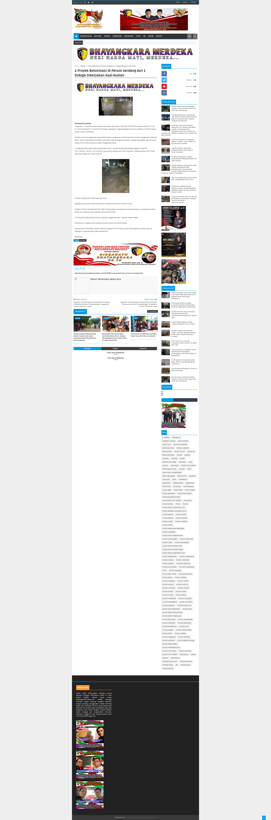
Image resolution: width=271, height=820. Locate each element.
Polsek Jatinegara (169, 598)
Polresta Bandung (183, 563)
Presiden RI (184, 654)
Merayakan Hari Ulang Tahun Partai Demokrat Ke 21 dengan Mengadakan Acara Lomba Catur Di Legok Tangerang (114, 337)
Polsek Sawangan (169, 637)
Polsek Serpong (168, 640)
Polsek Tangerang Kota (171, 647)
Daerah (107, 36)
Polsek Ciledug (168, 584)
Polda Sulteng (167, 504)
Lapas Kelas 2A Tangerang (172, 472)
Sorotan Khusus (186, 661)
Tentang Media (167, 665)
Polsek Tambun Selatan (185, 640)
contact (193, 2)
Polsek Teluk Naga (169, 651)
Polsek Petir (184, 626)
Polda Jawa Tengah (184, 493)
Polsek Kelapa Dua (184, 605)
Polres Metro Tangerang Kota (173, 507)
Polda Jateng (190, 490)
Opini (174, 479)
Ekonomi (165, 458)
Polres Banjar (167, 514)
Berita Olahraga (183, 448)
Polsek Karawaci (168, 605)
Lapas (189, 469)
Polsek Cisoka (167, 595)
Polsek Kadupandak (169, 602)
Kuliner (182, 469)
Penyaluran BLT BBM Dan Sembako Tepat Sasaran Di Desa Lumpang (144, 335)
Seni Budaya (175, 658)
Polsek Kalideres (186, 602)
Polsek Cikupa (183, 581)
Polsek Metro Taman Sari (171, 616)
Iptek (190, 462)
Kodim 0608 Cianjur (188, 465)
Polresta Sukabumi (169, 567)
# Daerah (83, 240)
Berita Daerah (183, 441)
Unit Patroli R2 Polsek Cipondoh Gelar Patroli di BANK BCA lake (184, 343)
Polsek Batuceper (185, 574)
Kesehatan (174, 465)
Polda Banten (189, 486)
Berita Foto (166, 444)
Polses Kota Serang (169, 654)
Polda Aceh (166, 486)
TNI (144, 36)
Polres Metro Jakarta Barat (172, 549)
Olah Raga (166, 479)
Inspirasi (182, 462)
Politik (185, 504)
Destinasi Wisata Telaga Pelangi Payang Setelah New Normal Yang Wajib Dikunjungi (183, 305)
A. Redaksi (166, 437)
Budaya (179, 455)
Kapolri (165, 465)
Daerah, (104, 80)
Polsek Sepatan (184, 637)
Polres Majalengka (182, 542)
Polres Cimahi (167, 521)
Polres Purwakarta (187, 556)
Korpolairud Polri (169, 469)
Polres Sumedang (182, 560)
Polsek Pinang (167, 630)
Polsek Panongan (184, 623)
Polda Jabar (166, 490)
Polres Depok (167, 525)
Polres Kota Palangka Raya (172, 535)
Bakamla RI (176, 437)
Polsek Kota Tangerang (171, 609)
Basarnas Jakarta (168, 441)
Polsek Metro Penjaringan (172, 612)
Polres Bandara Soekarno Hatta (174, 511)
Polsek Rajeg (167, 633)
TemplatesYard (130, 817)
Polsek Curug (181, 595)
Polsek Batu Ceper (169, 574)
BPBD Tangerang (168, 455)
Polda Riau (188, 500)
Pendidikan (117, 36)
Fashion (174, 458)
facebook (143, 348)
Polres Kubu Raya (186, 539)
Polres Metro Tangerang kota (173, 553)
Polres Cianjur (181, 518)
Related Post (80, 311)
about (185, 2)
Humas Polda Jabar (169, 462)
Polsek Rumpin (180, 633)
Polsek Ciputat (183, 588)
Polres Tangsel (168, 563)
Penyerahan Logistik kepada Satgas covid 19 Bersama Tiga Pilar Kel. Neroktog (183, 108)
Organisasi (128, 36)
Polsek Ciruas (167, 591)
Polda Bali (177, 486)
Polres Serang (168, 560)
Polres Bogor (181, 514)
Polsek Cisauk (181, 591)
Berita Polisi (167, 451)
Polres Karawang (168, 532)
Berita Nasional (168, 448)
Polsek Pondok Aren (183, 630)
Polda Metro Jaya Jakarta (171, 500)
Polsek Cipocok (182, 584)
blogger (87, 348)
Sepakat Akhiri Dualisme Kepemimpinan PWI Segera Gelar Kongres (182, 150)
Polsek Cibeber (180, 577)
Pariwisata (166, 483)
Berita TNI (191, 451)
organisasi (183, 479)
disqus (115, 348)
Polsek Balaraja (175, 570)
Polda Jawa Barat (168, 493)
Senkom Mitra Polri (169, 661)
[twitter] (88, 2)
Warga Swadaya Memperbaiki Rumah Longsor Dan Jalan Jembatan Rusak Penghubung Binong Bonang (85, 337)
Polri (138, 36)
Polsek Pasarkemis (169, 626)
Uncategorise (185, 665)
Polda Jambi (178, 490)
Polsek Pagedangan (185, 619)
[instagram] (92, 2)
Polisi (178, 504)
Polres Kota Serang (169, 539)
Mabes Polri (182, 476)
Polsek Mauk (187, 609)
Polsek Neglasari (168, 619)
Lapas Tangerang (168, 476)
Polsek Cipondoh (168, 588)
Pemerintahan (86, 36)
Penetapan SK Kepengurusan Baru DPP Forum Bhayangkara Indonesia (183, 362)
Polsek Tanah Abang (169, 644)
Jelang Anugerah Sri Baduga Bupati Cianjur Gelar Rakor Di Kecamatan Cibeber (183, 141)
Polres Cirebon (181, 521)
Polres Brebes (167, 518)
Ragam (150, 36)
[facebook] (84, 2)
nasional (192, 476)
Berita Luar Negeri (180, 444)
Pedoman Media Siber (150, 817)
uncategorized (168, 668)
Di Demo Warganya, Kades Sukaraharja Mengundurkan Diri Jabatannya (184, 158)
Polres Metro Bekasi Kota (172, 546)
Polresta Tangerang (186, 567)
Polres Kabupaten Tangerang (173, 528)
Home (178, 2)
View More (153, 311)
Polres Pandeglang (169, 556)
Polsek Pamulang (168, 623)
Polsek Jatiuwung (185, 598)
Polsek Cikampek (168, 581)
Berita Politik (180, 451)
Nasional (98, 36)
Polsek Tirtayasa (185, 651)
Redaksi (159, 36)
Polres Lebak (167, 542)
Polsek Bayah (167, 577)
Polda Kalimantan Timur (171, 497)
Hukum (182, 458)
